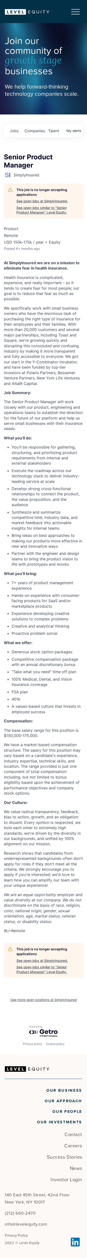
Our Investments (59, 1122)
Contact (73, 1135)
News (76, 1168)
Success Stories (64, 1157)
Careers (73, 1146)
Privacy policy (32, 1044)
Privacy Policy (16, 1235)
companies (34, 130)
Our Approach (63, 1101)
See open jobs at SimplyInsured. (42, 201)
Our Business (64, 1090)
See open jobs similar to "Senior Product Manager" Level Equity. (41, 210)
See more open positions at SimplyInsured (43, 1000)
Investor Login (66, 1180)
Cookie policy (55, 1044)
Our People (67, 1111)
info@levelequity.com (26, 1224)
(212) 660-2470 (20, 1213)
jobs (14, 130)
